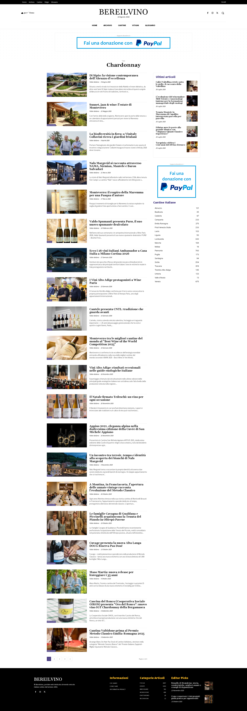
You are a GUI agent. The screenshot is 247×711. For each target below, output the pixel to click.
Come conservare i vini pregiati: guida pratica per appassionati (185, 697)
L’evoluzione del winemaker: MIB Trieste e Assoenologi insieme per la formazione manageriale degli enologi (170, 100)
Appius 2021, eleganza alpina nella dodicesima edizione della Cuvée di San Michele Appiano (116, 429)
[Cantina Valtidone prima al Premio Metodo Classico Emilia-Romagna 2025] (67, 640)
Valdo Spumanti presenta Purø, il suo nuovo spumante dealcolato (115, 223)
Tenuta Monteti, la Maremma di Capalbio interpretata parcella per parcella (168, 115)
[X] (217, 13)
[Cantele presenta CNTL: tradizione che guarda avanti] (67, 318)
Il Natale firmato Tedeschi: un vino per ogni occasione (116, 398)
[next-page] (70, 659)
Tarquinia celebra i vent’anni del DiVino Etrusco (170, 144)
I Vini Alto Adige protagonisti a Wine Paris (115, 281)
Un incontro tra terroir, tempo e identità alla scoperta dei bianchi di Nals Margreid (117, 458)
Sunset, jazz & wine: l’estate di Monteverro (110, 106)
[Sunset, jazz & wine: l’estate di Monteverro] (67, 114)
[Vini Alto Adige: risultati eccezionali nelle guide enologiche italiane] (67, 377)
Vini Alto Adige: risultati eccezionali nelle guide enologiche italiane (114, 369)
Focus (49, 96)
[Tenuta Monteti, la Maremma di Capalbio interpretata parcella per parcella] (192, 116)
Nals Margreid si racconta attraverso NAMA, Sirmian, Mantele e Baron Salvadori (115, 166)
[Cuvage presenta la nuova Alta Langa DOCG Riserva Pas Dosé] (67, 552)
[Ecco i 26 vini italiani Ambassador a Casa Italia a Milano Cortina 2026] (67, 260)
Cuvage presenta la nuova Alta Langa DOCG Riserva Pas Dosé (115, 544)
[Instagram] (212, 13)
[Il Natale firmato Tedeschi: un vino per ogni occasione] (67, 406)
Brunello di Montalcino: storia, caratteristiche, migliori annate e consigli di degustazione (186, 685)
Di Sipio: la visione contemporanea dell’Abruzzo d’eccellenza (113, 77)
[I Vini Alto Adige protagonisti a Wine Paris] (67, 289)
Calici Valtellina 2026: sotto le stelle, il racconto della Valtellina (170, 84)
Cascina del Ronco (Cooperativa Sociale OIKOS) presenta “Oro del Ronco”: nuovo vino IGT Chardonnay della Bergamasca (118, 604)
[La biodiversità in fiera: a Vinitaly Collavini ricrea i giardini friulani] (67, 143)
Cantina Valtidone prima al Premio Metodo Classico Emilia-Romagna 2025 (116, 632)
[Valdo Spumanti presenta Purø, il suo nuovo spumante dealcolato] (67, 231)
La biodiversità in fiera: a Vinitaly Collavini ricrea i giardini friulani (113, 135)
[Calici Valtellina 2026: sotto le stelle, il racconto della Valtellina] (192, 86)
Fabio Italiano (94, 82)
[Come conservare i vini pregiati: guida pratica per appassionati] (209, 699)
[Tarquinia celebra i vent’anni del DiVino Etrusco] (192, 146)
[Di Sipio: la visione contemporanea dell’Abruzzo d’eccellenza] (67, 85)
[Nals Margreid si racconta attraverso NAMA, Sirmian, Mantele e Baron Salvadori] (67, 172)
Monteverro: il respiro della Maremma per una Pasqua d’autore (116, 194)
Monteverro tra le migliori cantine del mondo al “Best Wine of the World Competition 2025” (116, 341)
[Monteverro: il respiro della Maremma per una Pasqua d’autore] (67, 202)
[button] (223, 13)
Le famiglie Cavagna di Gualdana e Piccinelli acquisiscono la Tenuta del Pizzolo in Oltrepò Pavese (115, 516)
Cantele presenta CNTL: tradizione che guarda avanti (116, 311)
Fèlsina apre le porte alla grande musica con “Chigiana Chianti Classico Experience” (169, 130)
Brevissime (51, 125)
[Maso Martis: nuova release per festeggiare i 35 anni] (67, 581)
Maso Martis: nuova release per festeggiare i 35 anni (111, 574)
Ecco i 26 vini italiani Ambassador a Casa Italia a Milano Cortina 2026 (118, 252)
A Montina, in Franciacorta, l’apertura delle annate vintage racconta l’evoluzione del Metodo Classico (116, 487)
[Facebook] (207, 13)
